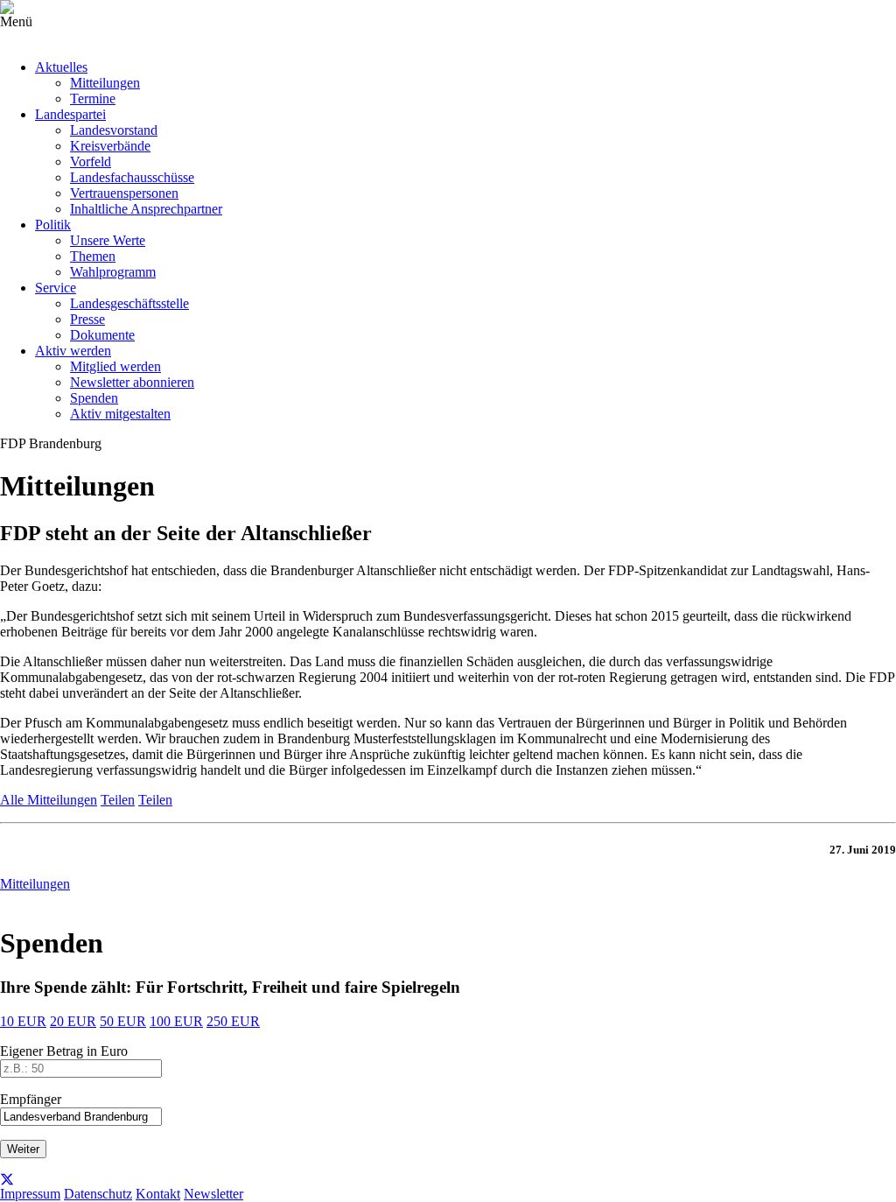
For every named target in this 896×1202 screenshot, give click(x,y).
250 (233, 1021)
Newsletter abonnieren (132, 382)
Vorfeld (90, 161)
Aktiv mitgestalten (120, 413)
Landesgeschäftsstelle (129, 303)
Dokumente (102, 334)
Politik (53, 224)
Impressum (30, 1193)
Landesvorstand (114, 130)
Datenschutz (98, 1193)
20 (73, 1021)
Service (55, 287)
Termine (93, 98)
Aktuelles (61, 67)
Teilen (118, 799)
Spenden (94, 397)
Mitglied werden (115, 366)
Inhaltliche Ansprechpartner (146, 208)
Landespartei (70, 114)
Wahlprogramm (113, 271)
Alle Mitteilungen (48, 799)
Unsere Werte (107, 240)
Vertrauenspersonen (124, 193)
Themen (93, 256)
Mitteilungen (105, 82)
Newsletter (213, 1193)
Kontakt (158, 1193)
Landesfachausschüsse (132, 177)
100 (176, 1021)
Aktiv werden (73, 350)
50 (123, 1021)
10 (23, 1021)
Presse (87, 319)
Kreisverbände (110, 145)
